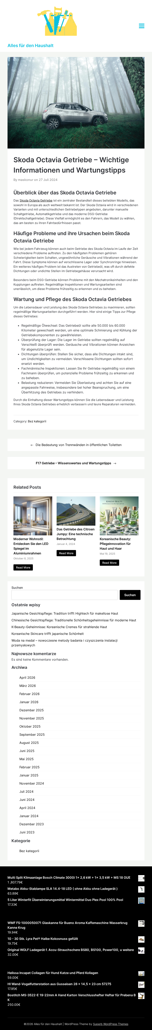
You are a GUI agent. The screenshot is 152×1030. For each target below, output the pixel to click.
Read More (23, 567)
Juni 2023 (26, 832)
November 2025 (31, 718)
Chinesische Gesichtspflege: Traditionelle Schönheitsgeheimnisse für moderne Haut (73, 620)
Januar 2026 (28, 702)
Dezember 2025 (31, 710)
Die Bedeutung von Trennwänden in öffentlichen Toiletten (79, 445)
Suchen (17, 588)
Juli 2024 (26, 791)
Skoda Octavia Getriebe (36, 200)
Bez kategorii (37, 421)
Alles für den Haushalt (30, 45)
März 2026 (27, 686)
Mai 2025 (26, 759)
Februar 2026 (29, 694)
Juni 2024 (26, 800)
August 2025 (29, 743)
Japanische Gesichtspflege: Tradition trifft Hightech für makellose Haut (64, 613)
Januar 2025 (28, 775)
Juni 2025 (26, 751)
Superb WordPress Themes (110, 1024)
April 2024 (27, 808)
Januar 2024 (28, 816)
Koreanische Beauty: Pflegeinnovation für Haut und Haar (115, 543)
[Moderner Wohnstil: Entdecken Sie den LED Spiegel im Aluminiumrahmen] (32, 534)
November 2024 (31, 783)
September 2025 (32, 735)
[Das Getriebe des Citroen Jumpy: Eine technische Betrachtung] (76, 524)
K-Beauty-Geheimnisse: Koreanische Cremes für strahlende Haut (59, 627)
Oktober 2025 (30, 726)
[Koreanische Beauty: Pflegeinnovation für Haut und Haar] (119, 534)
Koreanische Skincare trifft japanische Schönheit (47, 634)
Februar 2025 (29, 767)
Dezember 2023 (31, 824)
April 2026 (27, 678)
